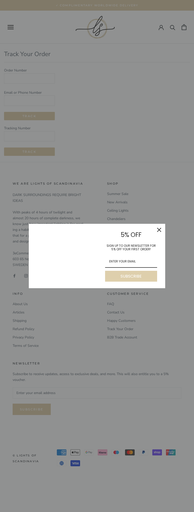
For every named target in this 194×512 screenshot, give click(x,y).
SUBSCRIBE (131, 276)
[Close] (159, 230)
